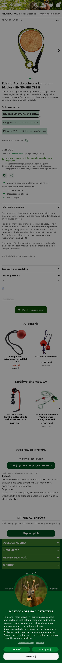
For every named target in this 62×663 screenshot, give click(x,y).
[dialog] (31, 331)
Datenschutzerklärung (26, 643)
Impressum (40, 643)
